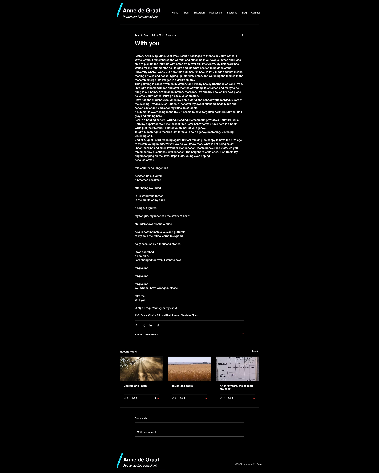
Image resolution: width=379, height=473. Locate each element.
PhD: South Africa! (144, 315)
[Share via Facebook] (136, 325)
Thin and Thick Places (168, 315)
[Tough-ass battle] (189, 369)
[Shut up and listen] (141, 369)
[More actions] (242, 35)
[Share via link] (157, 325)
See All (255, 351)
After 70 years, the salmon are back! (236, 387)
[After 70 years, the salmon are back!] (237, 369)
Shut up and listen (135, 385)
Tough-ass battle (182, 385)
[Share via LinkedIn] (150, 325)
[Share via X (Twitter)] (143, 325)
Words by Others (189, 315)
